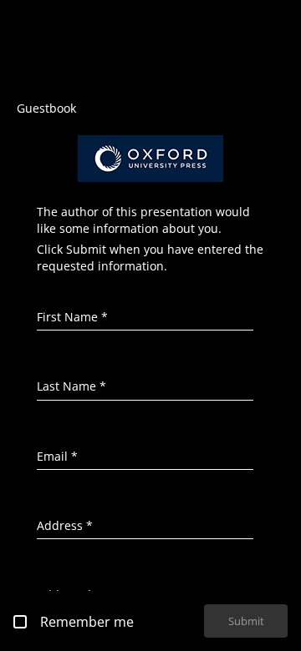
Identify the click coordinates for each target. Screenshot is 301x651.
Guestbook (46, 108)
